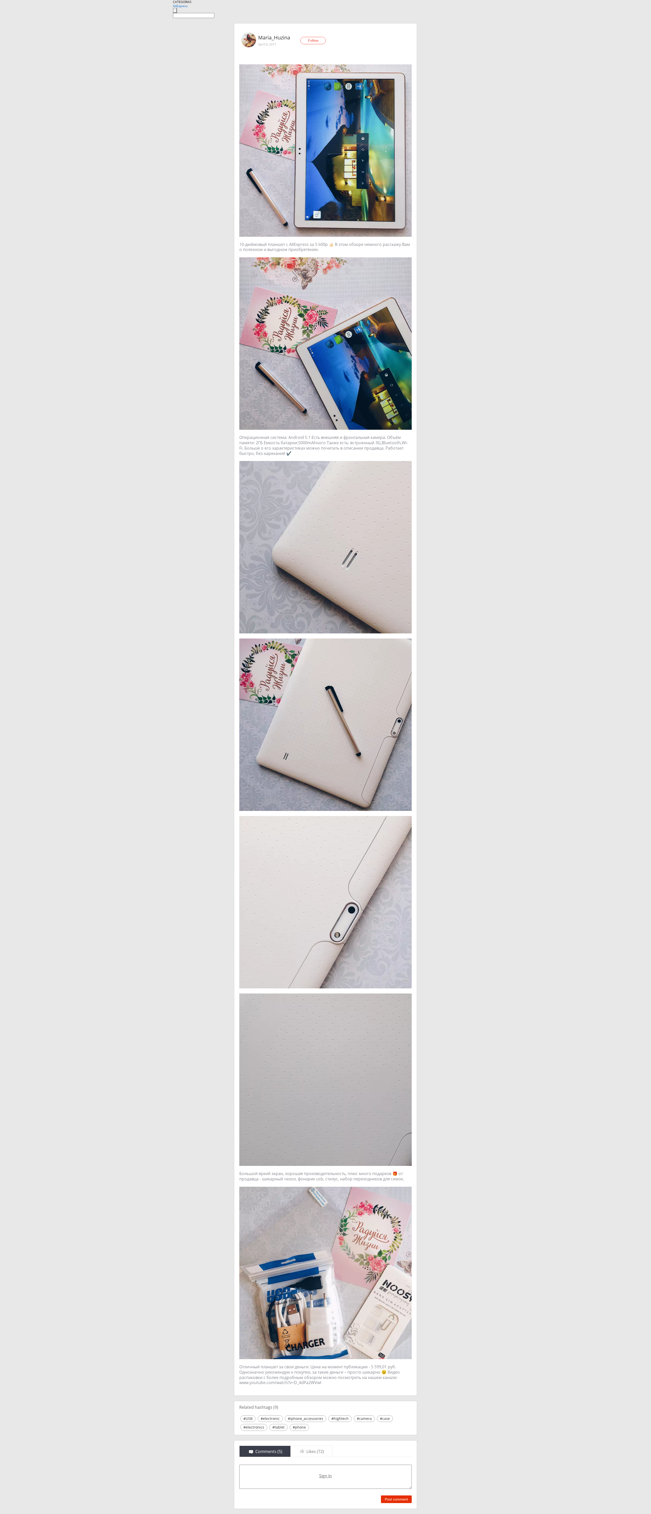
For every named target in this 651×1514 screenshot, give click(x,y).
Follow (313, 40)
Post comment (396, 1499)
